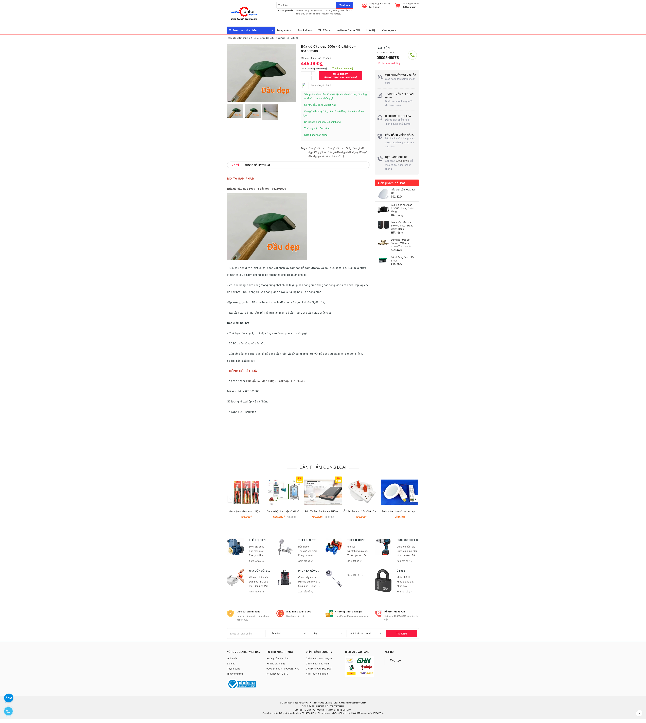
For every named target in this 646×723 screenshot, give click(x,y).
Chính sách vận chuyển (319, 658)
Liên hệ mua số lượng (389, 63)
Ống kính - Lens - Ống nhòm (314, 586)
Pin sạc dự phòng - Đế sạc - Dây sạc (318, 581)
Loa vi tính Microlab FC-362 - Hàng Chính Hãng (403, 208)
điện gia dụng (302, 10)
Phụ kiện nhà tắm (258, 586)
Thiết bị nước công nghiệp (361, 555)
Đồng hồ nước (306, 555)
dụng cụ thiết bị (317, 10)
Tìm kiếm (344, 5)
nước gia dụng (332, 10)
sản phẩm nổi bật (335, 156)
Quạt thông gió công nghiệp (362, 551)
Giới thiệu (232, 658)
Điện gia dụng (256, 546)
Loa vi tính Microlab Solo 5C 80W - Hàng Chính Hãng (402, 226)
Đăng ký (386, 3)
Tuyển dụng (233, 668)
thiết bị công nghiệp (330, 13)
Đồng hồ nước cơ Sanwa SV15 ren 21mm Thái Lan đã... (402, 243)
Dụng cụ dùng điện (407, 551)
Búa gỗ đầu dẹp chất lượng (343, 152)
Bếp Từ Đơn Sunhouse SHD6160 (323, 511)
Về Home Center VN (348, 30)
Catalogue (388, 30)
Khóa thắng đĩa (405, 581)
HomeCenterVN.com (355, 702)
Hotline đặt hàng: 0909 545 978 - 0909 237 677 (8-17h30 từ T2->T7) (282, 668)
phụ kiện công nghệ (310, 13)
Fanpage (395, 660)
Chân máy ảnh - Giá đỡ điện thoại (317, 577)
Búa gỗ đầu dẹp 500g (339, 148)
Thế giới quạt (256, 551)
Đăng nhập (374, 3)
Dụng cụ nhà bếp (258, 581)
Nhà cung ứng (235, 673)
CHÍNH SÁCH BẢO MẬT (319, 668)
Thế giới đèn (256, 555)
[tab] (235, 165)
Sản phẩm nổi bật (391, 182)
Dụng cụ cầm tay (406, 546)
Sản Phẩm (304, 30)
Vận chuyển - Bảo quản (410, 555)
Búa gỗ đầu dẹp (317, 148)
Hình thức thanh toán (317, 673)
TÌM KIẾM (401, 633)
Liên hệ (231, 663)
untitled (351, 546)
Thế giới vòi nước (307, 551)
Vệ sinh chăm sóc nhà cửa (263, 577)
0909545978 (388, 57)
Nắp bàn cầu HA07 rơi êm (403, 191)
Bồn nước (303, 546)
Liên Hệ (370, 30)
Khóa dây (402, 586)
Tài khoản (374, 7)
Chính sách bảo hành (318, 663)
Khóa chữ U (403, 577)
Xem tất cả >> (256, 560)
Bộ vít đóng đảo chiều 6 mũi (403, 258)
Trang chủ (283, 30)
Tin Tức (323, 30)
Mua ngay (340, 75)
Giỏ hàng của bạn (410, 3)
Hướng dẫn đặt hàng (277, 658)
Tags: (304, 148)
